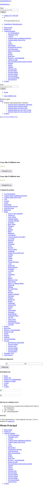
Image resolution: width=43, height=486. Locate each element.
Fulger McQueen (13, 262)
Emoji (10, 246)
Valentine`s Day (13, 35)
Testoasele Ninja (13, 316)
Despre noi (7, 29)
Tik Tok (10, 317)
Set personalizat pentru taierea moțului (20, 61)
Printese (10, 298)
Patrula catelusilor (13, 294)
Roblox (10, 301)
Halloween (7, 210)
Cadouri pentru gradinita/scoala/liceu (19, 38)
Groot (10, 264)
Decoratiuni (11, 45)
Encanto (10, 247)
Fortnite (10, 255)
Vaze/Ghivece (12, 79)
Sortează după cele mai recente (17, 108)
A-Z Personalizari (13, 33)
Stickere (10, 63)
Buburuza (11, 233)
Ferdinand (11, 251)
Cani (9, 42)
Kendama (11, 269)
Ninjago (10, 292)
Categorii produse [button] (9, 31)
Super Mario (12, 310)
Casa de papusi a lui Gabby (16, 237)
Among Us (11, 215)
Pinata (10, 52)
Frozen (10, 260)
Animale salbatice (13, 221)
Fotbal (10, 256)
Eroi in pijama (12, 249)
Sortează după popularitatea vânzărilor (20, 104)
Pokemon (11, 296)
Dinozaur (11, 240)
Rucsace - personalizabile (12, 330)
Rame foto (11, 56)
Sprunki (10, 307)
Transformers (12, 321)
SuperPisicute (12, 314)
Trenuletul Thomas (14, 323)
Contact (6, 81)
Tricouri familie (13, 76)
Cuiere (10, 43)
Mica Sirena (12, 281)
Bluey (10, 231)
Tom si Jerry (12, 319)
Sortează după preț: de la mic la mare (19, 110)
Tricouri (6, 341)
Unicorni (11, 324)
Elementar (11, 244)
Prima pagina (8, 27)
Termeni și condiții (10, 381)
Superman (11, 312)
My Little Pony (13, 289)
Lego (9, 273)
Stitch (10, 308)
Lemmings (11, 274)
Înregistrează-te (17, 24)
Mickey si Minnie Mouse (16, 283)
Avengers (11, 222)
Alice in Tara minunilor (15, 213)
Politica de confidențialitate (12, 379)
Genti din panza (13, 49)
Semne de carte (13, 60)
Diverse (10, 242)
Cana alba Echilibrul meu (10, 162)
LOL (9, 276)
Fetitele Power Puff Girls (16, 253)
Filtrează (5, 367)
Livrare (6, 383)
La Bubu (11, 271)
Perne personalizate (14, 51)
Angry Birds (12, 217)
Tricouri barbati (13, 72)
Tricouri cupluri (13, 74)
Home (6, 376)
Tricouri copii (12, 69)
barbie (10, 228)
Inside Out (11, 265)
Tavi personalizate (13, 78)
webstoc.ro (11, 421)
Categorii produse (9, 433)
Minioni (10, 287)
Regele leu (11, 299)
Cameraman (12, 235)
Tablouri (10, 67)
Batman (10, 230)
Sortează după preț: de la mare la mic (19, 112)
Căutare (3, 12)
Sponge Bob (12, 305)
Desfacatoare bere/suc (15, 47)
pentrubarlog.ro (5, 4)
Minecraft (11, 285)
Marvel (10, 278)
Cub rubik (11, 238)
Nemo (10, 290)
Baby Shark (12, 224)
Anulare (6, 113)
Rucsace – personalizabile (16, 58)
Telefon (6, 15)
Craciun (10, 36)
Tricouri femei (12, 70)
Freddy (10, 258)
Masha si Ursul (13, 280)
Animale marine (13, 219)
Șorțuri (10, 65)
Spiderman (11, 303)
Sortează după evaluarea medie (18, 106)
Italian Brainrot (13, 267)
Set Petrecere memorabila (16, 342)
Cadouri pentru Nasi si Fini (16, 40)
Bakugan (11, 226)
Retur (6, 385)
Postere (10, 54)
